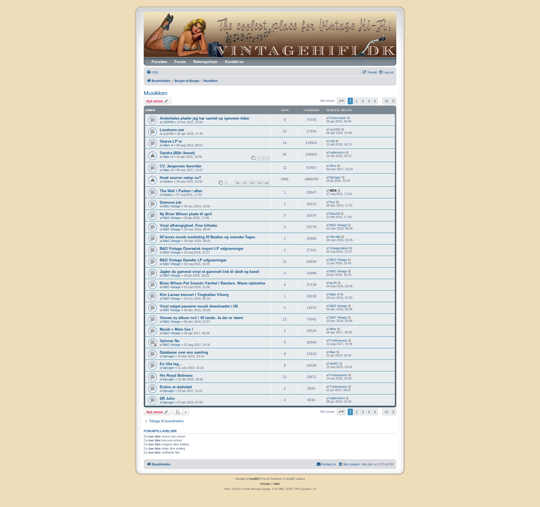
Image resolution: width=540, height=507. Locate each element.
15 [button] (386, 101)
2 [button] (356, 101)
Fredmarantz (338, 340)
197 (244, 183)
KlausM (335, 213)
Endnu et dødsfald (176, 387)
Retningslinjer (205, 62)
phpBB (254, 478)
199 (259, 183)
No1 (332, 202)
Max (333, 352)
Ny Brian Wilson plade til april (186, 214)
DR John (167, 398)
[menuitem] (152, 72)
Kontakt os (234, 62)
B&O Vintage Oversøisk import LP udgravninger (202, 248)
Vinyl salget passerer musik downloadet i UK (199, 306)
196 (237, 183)
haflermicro (337, 152)
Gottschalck (338, 118)
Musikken (155, 93)
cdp (332, 141)
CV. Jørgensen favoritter (181, 166)
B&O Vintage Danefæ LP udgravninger (193, 260)
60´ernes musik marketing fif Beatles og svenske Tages (207, 237)
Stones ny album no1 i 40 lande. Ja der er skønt (201, 318)
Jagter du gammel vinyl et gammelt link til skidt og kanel (209, 272)
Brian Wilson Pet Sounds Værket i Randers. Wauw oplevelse (212, 283)
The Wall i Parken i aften (181, 191)
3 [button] (363, 101)
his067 (334, 363)
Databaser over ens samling (184, 352)
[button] (341, 101)
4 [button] (369, 101)
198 (252, 183)
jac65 (333, 282)
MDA (333, 190)
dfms (333, 165)
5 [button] (375, 101)
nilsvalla (335, 236)
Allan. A (168, 145)
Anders (168, 181)
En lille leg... (171, 364)
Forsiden (159, 62)
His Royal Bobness (176, 375)
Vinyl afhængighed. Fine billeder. (189, 225)
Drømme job (170, 202)
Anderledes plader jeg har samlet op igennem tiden (204, 118)
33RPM (168, 122)
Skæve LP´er (171, 141)
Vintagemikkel (339, 248)
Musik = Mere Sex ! (176, 329)
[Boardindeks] (270, 34)
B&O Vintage (172, 206)
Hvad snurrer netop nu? (180, 178)
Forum (180, 62)
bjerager (335, 177)
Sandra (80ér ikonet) (177, 153)
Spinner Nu (169, 341)
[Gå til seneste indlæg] (349, 118)
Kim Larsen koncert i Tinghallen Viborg (194, 295)
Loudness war (172, 130)
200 (266, 183)
